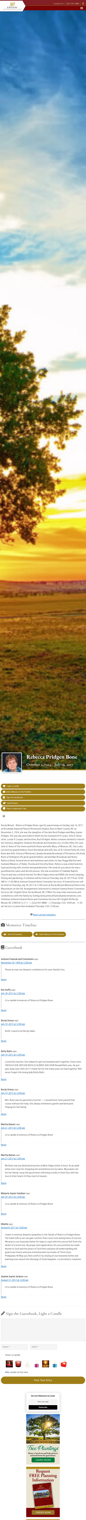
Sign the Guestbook (14, 797)
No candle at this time (17, 1372)
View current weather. (44, 914)
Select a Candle (12, 1354)
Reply (3, 979)
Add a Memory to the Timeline (18, 792)
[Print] (4, 816)
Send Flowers (12, 803)
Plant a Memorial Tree (16, 808)
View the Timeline (14, 934)
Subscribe (43, 1407)
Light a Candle (13, 786)
